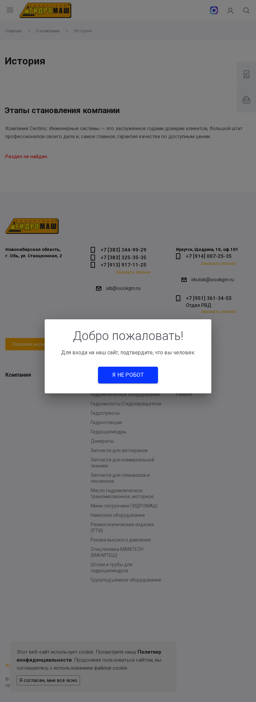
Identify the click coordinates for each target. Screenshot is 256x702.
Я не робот (128, 375)
